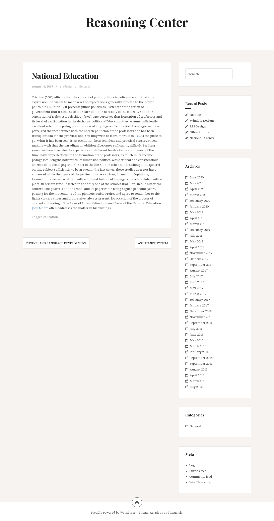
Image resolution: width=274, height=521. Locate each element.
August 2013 (199, 369)
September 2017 (201, 265)
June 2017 (197, 282)
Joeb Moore (40, 208)
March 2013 (198, 381)
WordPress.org (200, 482)
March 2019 (198, 224)
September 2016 (201, 323)
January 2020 (199, 206)
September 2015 (201, 358)
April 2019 (197, 218)
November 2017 (201, 253)
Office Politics (199, 132)
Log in (194, 465)
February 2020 (200, 200)
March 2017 (198, 294)
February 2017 (200, 299)
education (50, 217)
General (84, 86)
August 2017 (199, 270)
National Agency (202, 138)
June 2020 (197, 177)
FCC (138, 136)
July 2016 (196, 329)
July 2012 (196, 387)
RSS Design (198, 126)
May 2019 (196, 212)
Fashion (195, 115)
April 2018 (197, 247)
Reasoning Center (137, 21)
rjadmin (66, 86)
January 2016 (199, 352)
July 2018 (196, 235)
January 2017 (199, 305)
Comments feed (200, 476)
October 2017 (199, 259)
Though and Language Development (56, 243)
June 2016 (197, 334)
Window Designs (202, 120)
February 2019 (200, 230)
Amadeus (156, 512)
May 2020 (196, 183)
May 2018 (196, 241)
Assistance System (153, 243)
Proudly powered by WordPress (113, 512)
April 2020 (197, 189)
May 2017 (196, 288)
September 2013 (201, 363)
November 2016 (201, 317)
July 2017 (196, 276)
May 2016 (196, 340)
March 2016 (198, 346)
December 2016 (201, 311)
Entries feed (198, 471)
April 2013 (197, 375)
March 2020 (198, 195)
